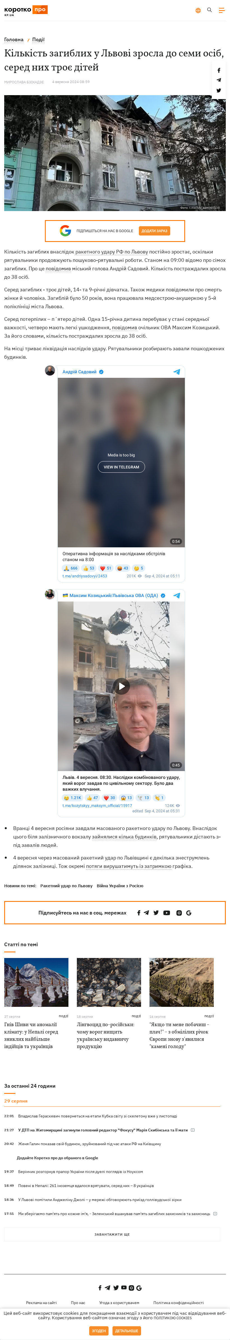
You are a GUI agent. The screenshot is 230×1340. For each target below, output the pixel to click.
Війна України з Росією (120, 885)
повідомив (58, 268)
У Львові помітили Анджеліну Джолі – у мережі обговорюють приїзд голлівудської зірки (99, 1199)
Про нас (78, 1302)
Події (63, 1016)
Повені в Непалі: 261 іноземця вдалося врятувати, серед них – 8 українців (86, 1185)
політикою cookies (173, 1318)
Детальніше (126, 1330)
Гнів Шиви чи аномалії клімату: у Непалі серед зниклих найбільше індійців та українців (31, 1035)
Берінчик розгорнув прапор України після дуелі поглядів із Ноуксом (80, 1171)
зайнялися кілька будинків (124, 836)
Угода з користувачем (119, 1302)
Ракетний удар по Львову (66, 885)
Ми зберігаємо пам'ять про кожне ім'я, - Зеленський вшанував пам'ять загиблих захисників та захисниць (114, 1213)
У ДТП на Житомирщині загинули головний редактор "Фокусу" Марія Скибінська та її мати (103, 1130)
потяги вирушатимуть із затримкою (128, 866)
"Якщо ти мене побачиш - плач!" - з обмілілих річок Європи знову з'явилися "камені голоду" (179, 1035)
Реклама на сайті (41, 1302)
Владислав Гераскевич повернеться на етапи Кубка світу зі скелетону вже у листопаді (97, 1116)
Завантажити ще (112, 1234)
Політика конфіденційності (178, 1302)
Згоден (99, 1330)
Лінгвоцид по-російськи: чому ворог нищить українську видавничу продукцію (105, 1035)
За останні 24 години (30, 1086)
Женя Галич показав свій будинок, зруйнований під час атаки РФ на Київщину (89, 1143)
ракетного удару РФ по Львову (111, 251)
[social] (138, 913)
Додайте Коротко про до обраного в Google (57, 1157)
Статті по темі (21, 944)
